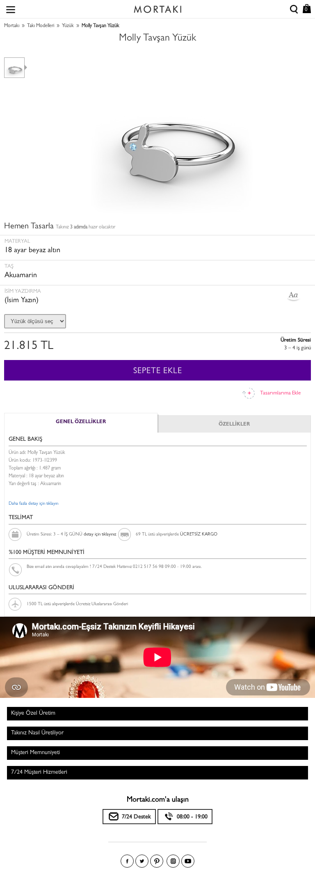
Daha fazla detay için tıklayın (33, 503)
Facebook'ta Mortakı (127, 861)
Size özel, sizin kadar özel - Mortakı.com (157, 7)
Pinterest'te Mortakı (156, 861)
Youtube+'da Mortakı (187, 861)
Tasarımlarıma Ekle (280, 393)
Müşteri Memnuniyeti (35, 753)
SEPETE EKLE (157, 371)
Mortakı (11, 26)
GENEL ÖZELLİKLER (81, 422)
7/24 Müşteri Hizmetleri (39, 772)
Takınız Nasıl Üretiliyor (37, 733)
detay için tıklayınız (100, 534)
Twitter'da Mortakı (141, 861)
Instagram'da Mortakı (173, 861)
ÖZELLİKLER (234, 424)
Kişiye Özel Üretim (33, 713)
